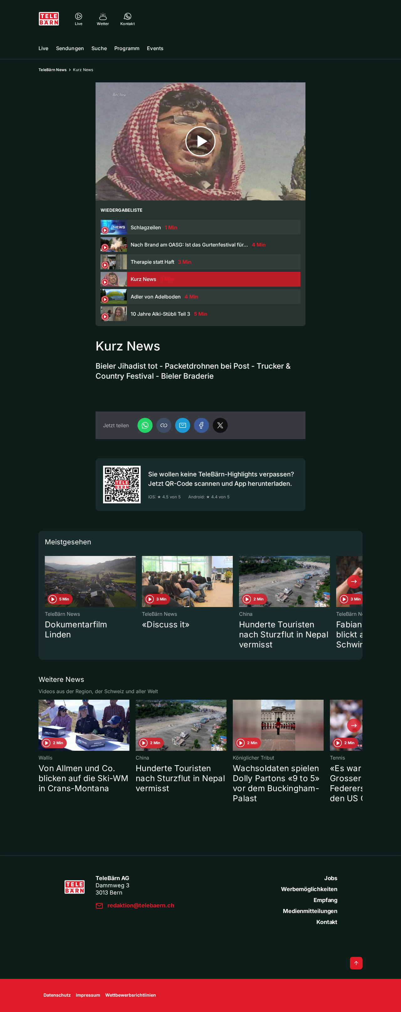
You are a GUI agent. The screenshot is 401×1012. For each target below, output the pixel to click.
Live (44, 48)
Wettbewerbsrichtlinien (130, 995)
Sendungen (70, 48)
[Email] (182, 425)
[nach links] (47, 582)
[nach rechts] (354, 582)
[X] (220, 425)
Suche (99, 48)
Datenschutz (57, 995)
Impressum (88, 995)
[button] (163, 425)
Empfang (325, 900)
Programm (126, 48)
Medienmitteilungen (310, 911)
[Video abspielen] (200, 141)
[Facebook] (201, 425)
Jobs (330, 878)
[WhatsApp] (145, 425)
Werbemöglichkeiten (309, 889)
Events (155, 48)
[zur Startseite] (49, 18)
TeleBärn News (53, 69)
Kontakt (326, 922)
